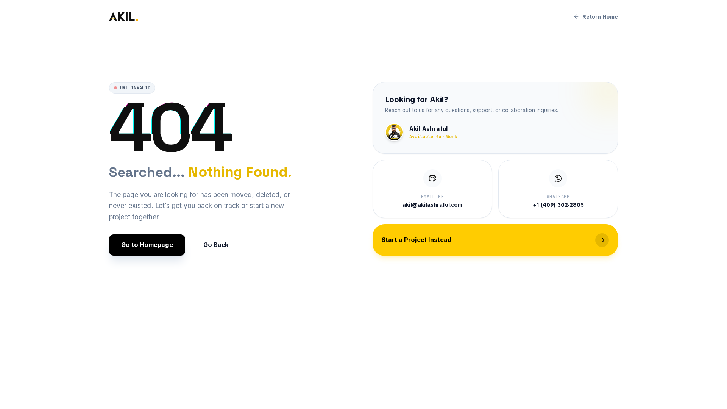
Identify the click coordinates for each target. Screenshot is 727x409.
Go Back (215, 245)
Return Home (600, 16)
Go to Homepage (147, 245)
